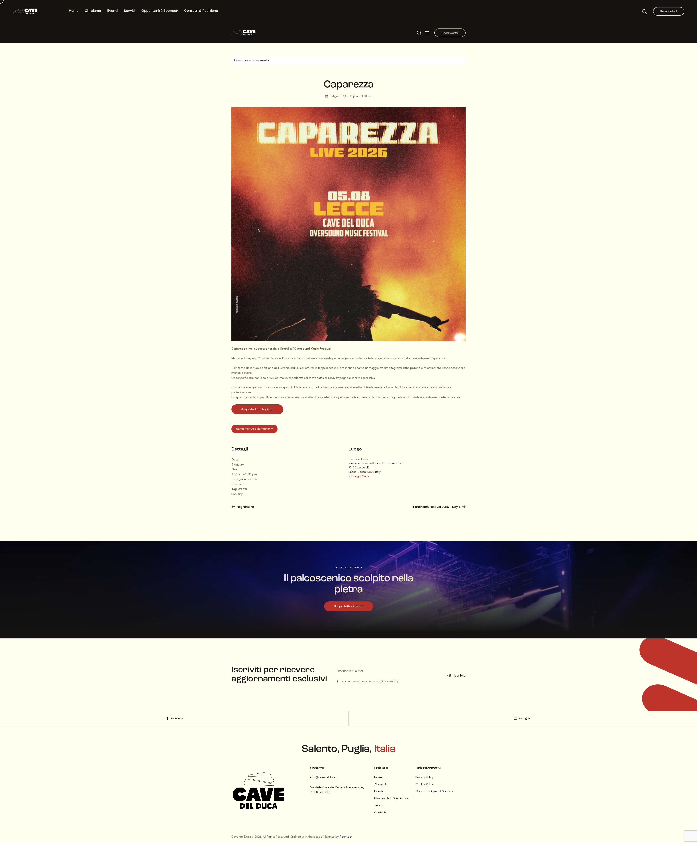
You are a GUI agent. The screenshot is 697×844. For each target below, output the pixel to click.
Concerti (237, 484)
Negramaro (245, 507)
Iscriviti (460, 675)
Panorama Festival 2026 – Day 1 (437, 507)
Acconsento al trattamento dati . (371, 681)
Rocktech (346, 836)
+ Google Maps (358, 476)
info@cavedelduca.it (324, 777)
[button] (427, 32)
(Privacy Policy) (390, 681)
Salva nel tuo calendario (253, 428)
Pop (234, 494)
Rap (240, 494)
